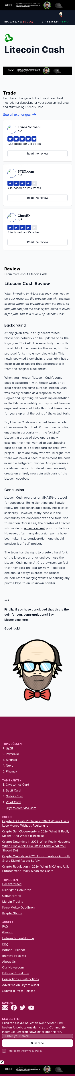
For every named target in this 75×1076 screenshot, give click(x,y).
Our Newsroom (13, 967)
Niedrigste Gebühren (16, 890)
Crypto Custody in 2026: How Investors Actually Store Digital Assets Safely (36, 858)
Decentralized (11, 884)
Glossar (7, 932)
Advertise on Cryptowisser (20, 985)
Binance (11, 760)
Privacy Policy (33, 1050)
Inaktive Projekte (14, 956)
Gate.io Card (14, 796)
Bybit (9, 748)
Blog (5, 944)
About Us (9, 961)
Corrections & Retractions (20, 979)
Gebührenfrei (11, 896)
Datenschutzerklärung (18, 938)
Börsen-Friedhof (13, 950)
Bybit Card (13, 790)
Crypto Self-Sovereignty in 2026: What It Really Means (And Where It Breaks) (35, 834)
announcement (34, 528)
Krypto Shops (12, 913)
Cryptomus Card (17, 784)
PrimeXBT (13, 754)
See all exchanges (17, 114)
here (24, 619)
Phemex (11, 771)
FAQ (5, 926)
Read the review (37, 153)
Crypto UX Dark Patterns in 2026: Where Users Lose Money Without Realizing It (35, 823)
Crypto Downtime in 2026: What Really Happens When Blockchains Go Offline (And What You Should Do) (36, 846)
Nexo (9, 765)
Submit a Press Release (18, 991)
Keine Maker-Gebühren (18, 907)
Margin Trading (12, 901)
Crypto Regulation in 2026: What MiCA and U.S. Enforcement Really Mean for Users (35, 869)
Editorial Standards (15, 973)
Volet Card (13, 802)
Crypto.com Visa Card (21, 808)
